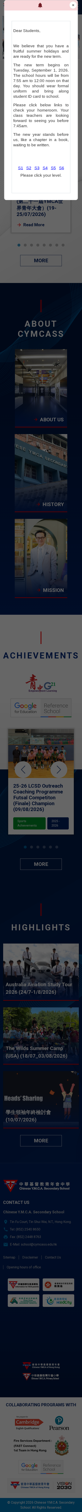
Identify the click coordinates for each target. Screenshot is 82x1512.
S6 (61, 168)
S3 (37, 168)
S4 (45, 168)
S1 (20, 168)
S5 (53, 168)
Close (73, 5)
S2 (28, 168)
